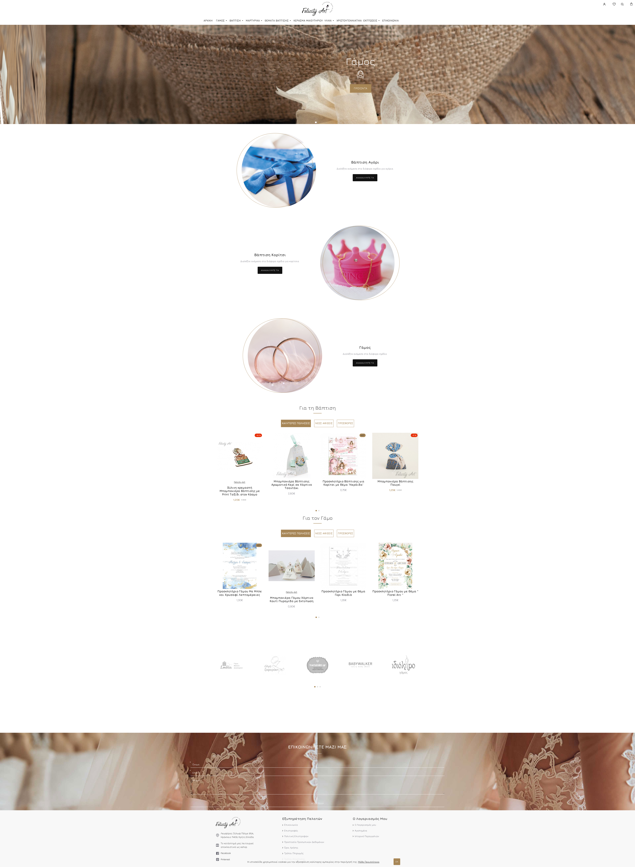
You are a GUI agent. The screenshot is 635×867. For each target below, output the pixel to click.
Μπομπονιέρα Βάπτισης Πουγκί (395, 483)
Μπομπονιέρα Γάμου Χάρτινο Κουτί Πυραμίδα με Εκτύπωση (292, 599)
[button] (316, 510)
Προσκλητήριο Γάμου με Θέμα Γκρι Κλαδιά (343, 593)
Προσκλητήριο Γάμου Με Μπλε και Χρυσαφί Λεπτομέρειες (239, 593)
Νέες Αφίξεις (324, 423)
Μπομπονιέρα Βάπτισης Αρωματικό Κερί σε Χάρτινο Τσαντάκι (291, 485)
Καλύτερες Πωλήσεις (296, 423)
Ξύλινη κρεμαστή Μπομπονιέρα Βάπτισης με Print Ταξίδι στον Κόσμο (240, 491)
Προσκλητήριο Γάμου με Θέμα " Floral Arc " (395, 593)
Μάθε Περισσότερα (368, 861)
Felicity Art (239, 482)
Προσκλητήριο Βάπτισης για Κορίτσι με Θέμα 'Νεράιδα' (343, 483)
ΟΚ (396, 861)
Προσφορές (345, 423)
